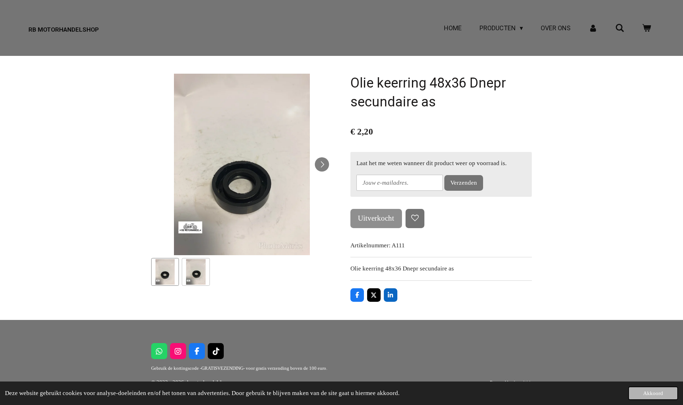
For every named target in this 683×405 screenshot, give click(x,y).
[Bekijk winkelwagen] (646, 28)
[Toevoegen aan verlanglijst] (415, 218)
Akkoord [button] (653, 393)
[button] (165, 272)
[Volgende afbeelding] (322, 164)
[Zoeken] (619, 28)
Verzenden (463, 182)
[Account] (592, 28)
